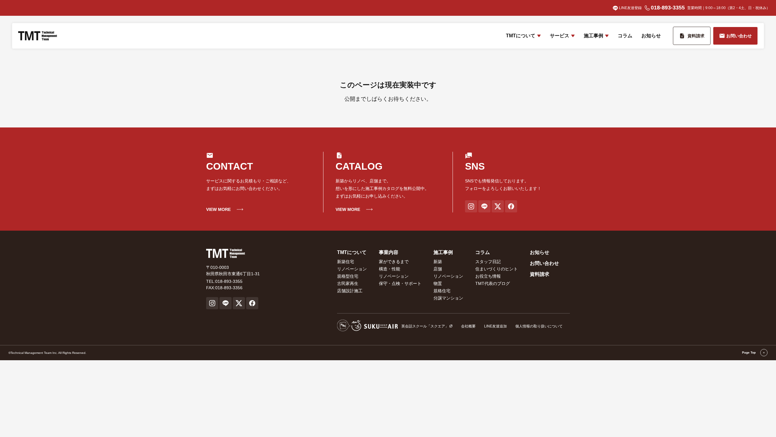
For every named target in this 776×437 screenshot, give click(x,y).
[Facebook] (511, 206)
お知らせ (651, 35)
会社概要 (468, 326)
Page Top (749, 352)
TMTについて (520, 35)
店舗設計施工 (350, 290)
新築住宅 (345, 261)
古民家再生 (347, 283)
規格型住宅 (347, 276)
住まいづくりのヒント (496, 268)
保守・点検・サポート (400, 283)
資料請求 (539, 274)
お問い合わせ (544, 263)
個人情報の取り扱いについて (539, 326)
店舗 (437, 268)
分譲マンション (448, 298)
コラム (625, 35)
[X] (498, 206)
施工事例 (593, 35)
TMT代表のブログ (492, 283)
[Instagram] (471, 206)
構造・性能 (389, 268)
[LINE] (484, 206)
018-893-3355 (668, 8)
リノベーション (352, 268)
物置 (437, 283)
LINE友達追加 (495, 326)
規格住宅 (441, 290)
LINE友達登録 (630, 8)
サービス (559, 35)
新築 (437, 261)
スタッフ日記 (488, 261)
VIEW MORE (218, 209)
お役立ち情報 (488, 276)
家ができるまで (394, 261)
